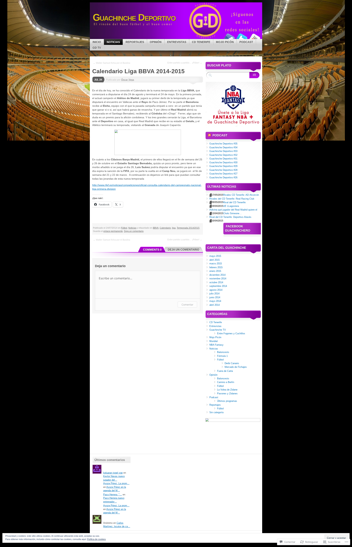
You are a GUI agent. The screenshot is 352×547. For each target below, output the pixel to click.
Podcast (246, 42)
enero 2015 (215, 271)
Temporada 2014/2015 (188, 228)
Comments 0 (152, 249)
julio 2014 (214, 293)
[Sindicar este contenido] (209, 135)
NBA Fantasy (216, 344)
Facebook (229, 38)
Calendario (165, 228)
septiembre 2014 (218, 286)
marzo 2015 (215, 263)
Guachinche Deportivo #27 (223, 173)
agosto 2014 (215, 290)
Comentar (187, 304)
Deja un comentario (134, 231)
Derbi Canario (232, 363)
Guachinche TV (217, 329)
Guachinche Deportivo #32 (223, 155)
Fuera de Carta (225, 371)
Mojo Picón (225, 42)
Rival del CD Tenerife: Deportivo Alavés (230, 217)
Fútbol (124, 228)
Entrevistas (176, 42)
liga (174, 228)
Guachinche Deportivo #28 (223, 170)
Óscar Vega (127, 79)
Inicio (97, 42)
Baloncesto (223, 352)
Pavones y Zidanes (227, 393)
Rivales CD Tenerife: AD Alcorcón (241, 195)
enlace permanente (113, 231)
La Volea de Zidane (227, 389)
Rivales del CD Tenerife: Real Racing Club (231, 198)
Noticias (113, 42)
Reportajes (135, 42)
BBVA (156, 228)
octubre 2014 (216, 282)
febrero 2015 (216, 267)
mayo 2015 (215, 256)
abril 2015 (214, 259)
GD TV (97, 47)
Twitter (241, 38)
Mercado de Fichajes (236, 367)
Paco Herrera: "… (112, 494)
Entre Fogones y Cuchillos (231, 333)
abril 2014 (214, 305)
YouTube (254, 38)
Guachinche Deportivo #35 (223, 143)
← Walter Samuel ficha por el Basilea (111, 63)
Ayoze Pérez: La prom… (116, 483)
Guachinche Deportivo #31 (223, 158)
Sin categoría (216, 412)
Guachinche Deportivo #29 (223, 166)
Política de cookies (96, 539)
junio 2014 (214, 297)
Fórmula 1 (222, 356)
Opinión (156, 42)
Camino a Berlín (225, 382)
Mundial (213, 341)
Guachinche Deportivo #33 (223, 151)
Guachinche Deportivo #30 (223, 162)
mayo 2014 (215, 301)
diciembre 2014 (217, 275)
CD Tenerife (201, 42)
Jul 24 (98, 79)
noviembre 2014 (217, 278)
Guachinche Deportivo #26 (223, 177)
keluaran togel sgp (113, 472)
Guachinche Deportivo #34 (223, 147)
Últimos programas (227, 401)
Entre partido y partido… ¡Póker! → (184, 63)
